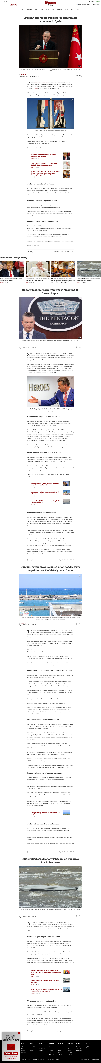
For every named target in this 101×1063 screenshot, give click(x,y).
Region (32, 487)
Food (59, 1052)
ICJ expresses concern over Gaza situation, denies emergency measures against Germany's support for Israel (45, 173)
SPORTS (77, 9)
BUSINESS (59, 9)
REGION (48, 9)
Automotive (51, 1054)
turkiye (12, 4)
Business (33, 993)
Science (60, 1054)
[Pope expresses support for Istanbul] (66, 165)
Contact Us (36, 1059)
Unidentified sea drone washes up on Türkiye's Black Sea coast (88, 279)
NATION (43, 9)
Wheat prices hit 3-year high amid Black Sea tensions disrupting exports (46, 990)
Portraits (70, 1052)
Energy (50, 1048)
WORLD (53, 9)
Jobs (41, 1059)
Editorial (87, 1048)
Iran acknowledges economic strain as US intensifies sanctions (45, 493)
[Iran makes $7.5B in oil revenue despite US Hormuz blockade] (66, 501)
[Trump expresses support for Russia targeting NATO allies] (66, 156)
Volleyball (78, 1048)
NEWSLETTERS (96, 4)
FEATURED (37, 9)
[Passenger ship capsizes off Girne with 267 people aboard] (66, 812)
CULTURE (72, 9)
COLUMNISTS (30, 9)
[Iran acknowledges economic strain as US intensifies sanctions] (66, 492)
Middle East (32, 1048)
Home (48, 14)
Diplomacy (23, 1048)
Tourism (51, 1050)
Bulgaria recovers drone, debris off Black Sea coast (45, 981)
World (32, 158)
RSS (53, 1059)
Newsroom (23, 74)
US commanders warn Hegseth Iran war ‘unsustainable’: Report (45, 484)
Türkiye (36, 88)
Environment (61, 1048)
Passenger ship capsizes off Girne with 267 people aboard (45, 813)
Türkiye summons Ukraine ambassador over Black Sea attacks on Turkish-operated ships (46, 972)
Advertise (49, 1059)
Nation (53, 14)
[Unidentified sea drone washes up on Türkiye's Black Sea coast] (89, 269)
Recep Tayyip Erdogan (41, 82)
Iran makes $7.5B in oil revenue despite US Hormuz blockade (45, 502)
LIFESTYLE (65, 9)
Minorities (23, 1052)
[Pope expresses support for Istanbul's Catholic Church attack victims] (38, 269)
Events (69, 1050)
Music (69, 1048)
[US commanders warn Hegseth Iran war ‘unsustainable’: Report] (66, 483)
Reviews (70, 1054)
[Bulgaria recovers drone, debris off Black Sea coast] (66, 980)
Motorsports (79, 1050)
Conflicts (41, 1050)
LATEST (23, 9)
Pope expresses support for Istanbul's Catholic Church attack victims (44, 164)
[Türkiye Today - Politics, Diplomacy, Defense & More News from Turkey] (50, 4)
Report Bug (57, 1059)
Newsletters (30, 1059)
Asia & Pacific (42, 1048)
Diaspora (23, 1050)
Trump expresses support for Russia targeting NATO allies (43, 155)
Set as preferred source (84, 4)
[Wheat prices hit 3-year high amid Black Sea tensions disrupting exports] (66, 989)
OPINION (88, 1043)
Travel (59, 1050)
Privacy (44, 1059)
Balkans (31, 1050)
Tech (50, 1052)
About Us (24, 1059)
